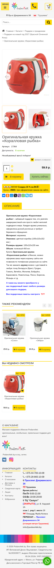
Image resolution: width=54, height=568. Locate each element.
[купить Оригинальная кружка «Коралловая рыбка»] (14, 382)
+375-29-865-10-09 (34, 477)
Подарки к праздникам (35, 31)
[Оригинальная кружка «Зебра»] (40, 324)
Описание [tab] (12, 205)
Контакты (9, 495)
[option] (14, 391)
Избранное (10, 499)
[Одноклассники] (7, 195)
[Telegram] (31, 195)
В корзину (15, 176)
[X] (15, 195)
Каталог (19, 31)
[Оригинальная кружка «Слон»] (14, 324)
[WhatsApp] (23, 195)
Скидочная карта (12, 488)
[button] (46, 76)
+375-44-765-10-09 (34, 473)
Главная (10, 31)
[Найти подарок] (48, 22)
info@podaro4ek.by (32, 527)
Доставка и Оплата (10, 484)
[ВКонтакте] (3, 195)
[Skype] (27, 195)
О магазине (10, 479)
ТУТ (43, 294)
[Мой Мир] (11, 195)
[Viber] (19, 195)
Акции (7, 492)
